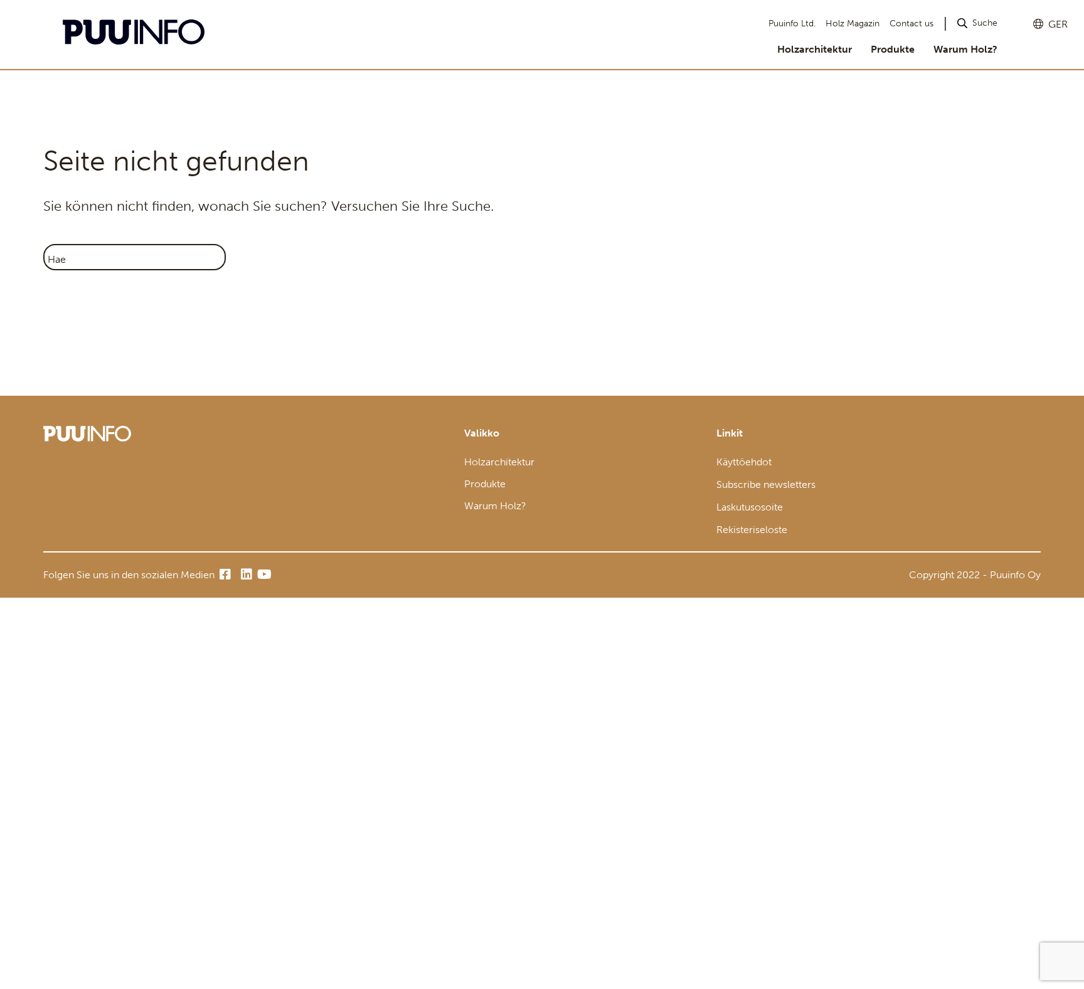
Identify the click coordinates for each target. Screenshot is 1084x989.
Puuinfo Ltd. (792, 23)
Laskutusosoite (749, 507)
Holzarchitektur (814, 49)
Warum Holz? (965, 49)
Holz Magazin (852, 23)
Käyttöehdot (744, 462)
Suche (984, 23)
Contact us (911, 23)
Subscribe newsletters (766, 484)
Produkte (893, 49)
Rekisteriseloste (751, 530)
